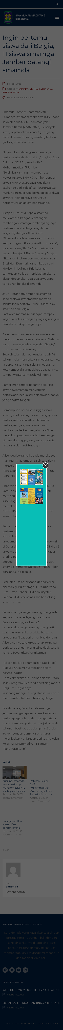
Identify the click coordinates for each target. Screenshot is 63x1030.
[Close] (45, 465)
